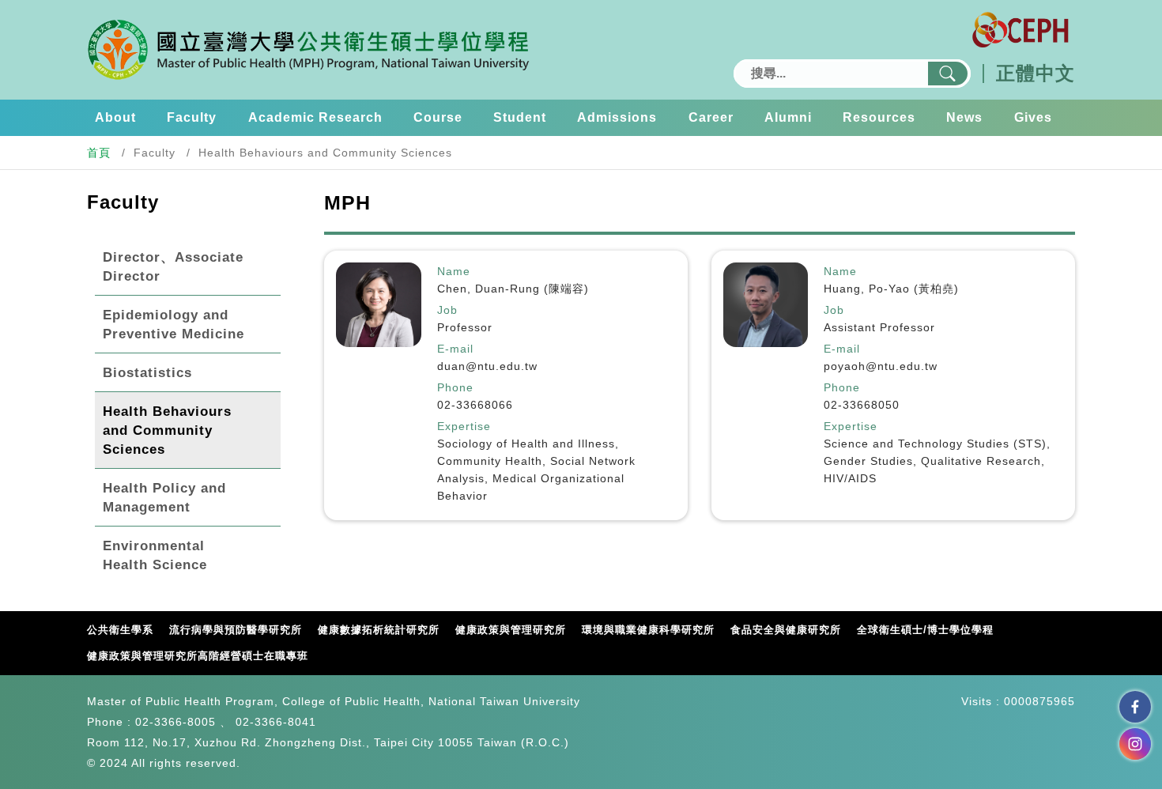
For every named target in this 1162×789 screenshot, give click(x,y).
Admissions (617, 117)
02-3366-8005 (175, 721)
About (115, 117)
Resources (879, 117)
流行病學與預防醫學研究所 (235, 630)
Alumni (788, 117)
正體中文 (1035, 73)
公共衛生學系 (120, 630)
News (964, 117)
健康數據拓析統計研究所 (379, 630)
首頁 (99, 152)
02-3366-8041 (276, 721)
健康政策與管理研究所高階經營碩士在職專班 (197, 656)
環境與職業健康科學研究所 (648, 630)
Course (437, 117)
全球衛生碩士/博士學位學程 (925, 630)
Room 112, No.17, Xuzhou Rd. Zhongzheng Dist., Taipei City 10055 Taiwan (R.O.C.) (328, 742)
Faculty (192, 117)
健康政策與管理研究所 (510, 630)
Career (711, 117)
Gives (1033, 117)
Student (519, 117)
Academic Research (315, 117)
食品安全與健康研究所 (785, 630)
